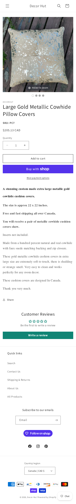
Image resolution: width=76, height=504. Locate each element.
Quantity (7, 138)
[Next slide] (69, 52)
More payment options (38, 177)
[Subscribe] (56, 420)
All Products (14, 396)
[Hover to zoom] (38, 54)
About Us (12, 388)
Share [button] (10, 299)
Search (11, 363)
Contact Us (13, 371)
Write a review (38, 335)
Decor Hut (32, 497)
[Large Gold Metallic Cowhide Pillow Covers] (33, 95)
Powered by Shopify (46, 497)
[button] (7, 6)
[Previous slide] (6, 52)
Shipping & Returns (18, 379)
